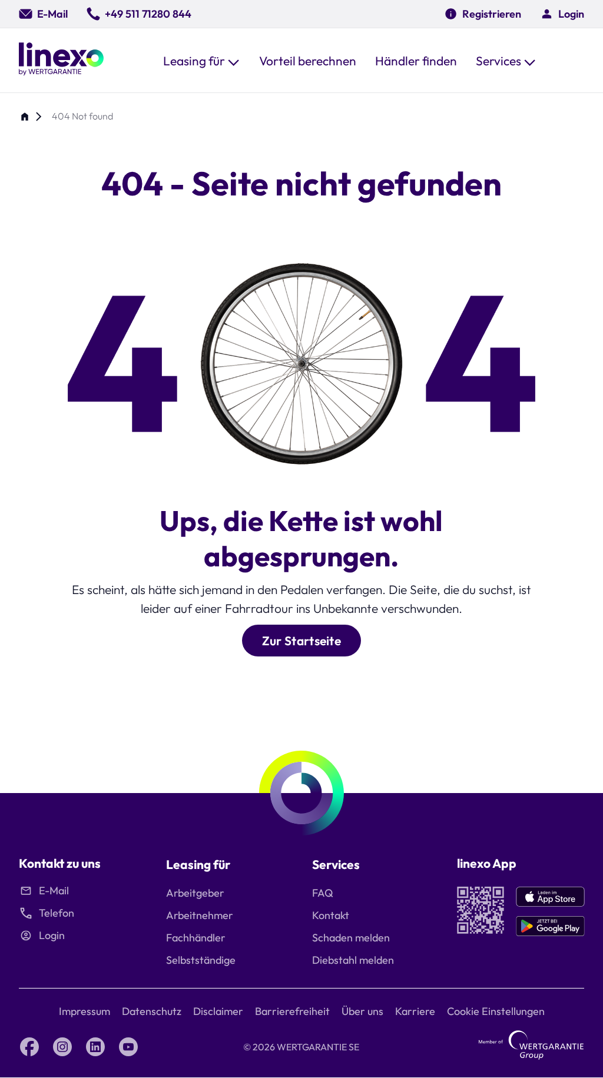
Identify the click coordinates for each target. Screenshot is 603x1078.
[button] (201, 60)
